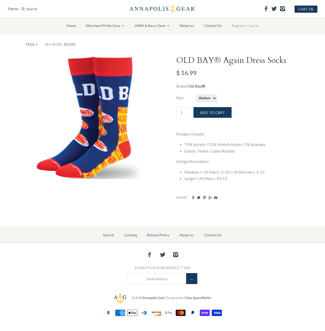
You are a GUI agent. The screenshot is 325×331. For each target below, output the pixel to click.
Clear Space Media (197, 298)
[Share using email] (215, 197)
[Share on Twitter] (198, 197)
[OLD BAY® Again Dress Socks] (87, 58)
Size (179, 97)
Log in (253, 26)
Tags (31, 44)
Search (108, 235)
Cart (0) (306, 9)
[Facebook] (266, 9)
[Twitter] (274, 9)
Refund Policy (158, 235)
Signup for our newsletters (162, 268)
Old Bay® (196, 86)
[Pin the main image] (204, 197)
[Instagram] (282, 9)
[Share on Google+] (210, 197)
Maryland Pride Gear (105, 26)
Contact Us (213, 26)
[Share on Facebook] (193, 197)
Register (239, 26)
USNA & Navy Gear (152, 26)
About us (187, 26)
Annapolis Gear (154, 298)
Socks (69, 44)
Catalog (130, 235)
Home (71, 26)
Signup (13, 9)
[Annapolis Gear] (162, 8)
